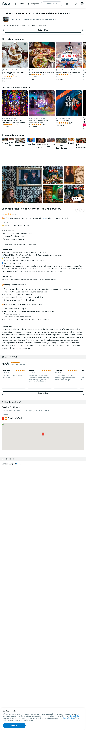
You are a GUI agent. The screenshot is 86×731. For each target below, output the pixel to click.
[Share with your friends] (78, 210)
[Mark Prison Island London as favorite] (79, 92)
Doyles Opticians (11, 407)
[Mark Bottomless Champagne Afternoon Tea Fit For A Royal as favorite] (25, 44)
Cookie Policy (75, 716)
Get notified (43, 30)
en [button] (70, 4)
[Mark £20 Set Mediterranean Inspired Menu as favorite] (52, 44)
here (44, 218)
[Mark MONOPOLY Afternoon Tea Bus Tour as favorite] (79, 44)
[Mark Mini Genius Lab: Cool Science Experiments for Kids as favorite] (52, 92)
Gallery (78, 199)
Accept (14, 725)
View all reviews (43, 393)
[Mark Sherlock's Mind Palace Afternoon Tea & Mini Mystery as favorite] (82, 210)
